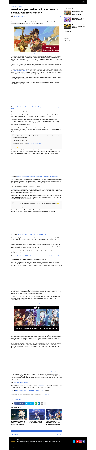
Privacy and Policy (69, 448)
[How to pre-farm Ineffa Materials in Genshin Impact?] (67, 19)
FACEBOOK (66, 38)
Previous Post (15, 434)
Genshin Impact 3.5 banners (21, 70)
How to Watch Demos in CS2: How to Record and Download (78, 26)
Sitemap (83, 448)
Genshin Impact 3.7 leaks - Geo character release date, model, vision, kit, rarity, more (38, 371)
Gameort (47, 394)
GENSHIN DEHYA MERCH (21, 382)
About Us (44, 448)
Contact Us (77, 448)
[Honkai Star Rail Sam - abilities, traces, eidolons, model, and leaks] (67, 13)
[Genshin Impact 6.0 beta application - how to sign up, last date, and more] (19, 414)
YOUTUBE (66, 36)
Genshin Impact (18, 6)
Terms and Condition (52, 448)
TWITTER (66, 34)
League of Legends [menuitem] (39, 2)
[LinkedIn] (39, 403)
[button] (84, 2)
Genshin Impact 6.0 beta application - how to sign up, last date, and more (18, 422)
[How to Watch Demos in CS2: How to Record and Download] (67, 26)
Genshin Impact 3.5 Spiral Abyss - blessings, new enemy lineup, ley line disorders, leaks (39, 255)
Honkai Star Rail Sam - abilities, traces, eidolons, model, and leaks (78, 13)
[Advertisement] (36, 96)
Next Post (59, 434)
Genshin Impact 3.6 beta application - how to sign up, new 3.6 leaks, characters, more (38, 176)
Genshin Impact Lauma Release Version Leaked (35, 421)
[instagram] (80, 441)
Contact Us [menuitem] (67, 2)
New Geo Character (28, 390)
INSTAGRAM (67, 40)
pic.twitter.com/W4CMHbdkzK (34, 143)
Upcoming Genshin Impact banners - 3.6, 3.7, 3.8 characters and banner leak (36, 303)
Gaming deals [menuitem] (58, 2)
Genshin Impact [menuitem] (22, 2)
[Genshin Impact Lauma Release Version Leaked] (37, 414)
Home (12, 6)
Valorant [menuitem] (49, 2)
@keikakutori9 (14, 189)
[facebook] (84, 441)
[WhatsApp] (36, 403)
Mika (13, 390)
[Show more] (45, 403)
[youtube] (77, 441)
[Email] (42, 403)
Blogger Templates (49, 447)
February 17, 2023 (43, 147)
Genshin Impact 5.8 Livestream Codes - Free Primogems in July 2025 (53, 422)
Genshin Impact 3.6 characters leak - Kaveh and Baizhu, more (32, 234)
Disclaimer (60, 448)
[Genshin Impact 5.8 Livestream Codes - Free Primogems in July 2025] (54, 414)
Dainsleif (37, 390)
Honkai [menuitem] (30, 2)
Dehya (16, 390)
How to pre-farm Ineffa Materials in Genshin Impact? (77, 20)
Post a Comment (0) (36, 431)
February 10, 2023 (34, 206)
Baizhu (42, 390)
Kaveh (21, 390)
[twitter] (74, 441)
